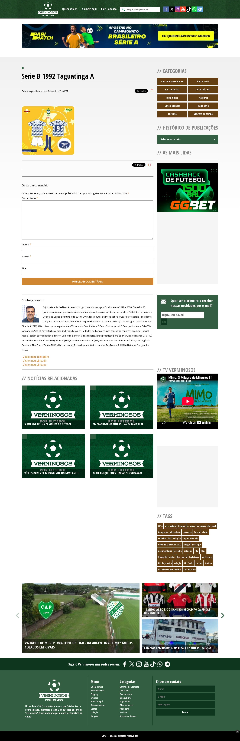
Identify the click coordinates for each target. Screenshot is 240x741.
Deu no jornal (172, 89)
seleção (177, 563)
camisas (191, 526)
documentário (165, 550)
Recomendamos (98, 705)
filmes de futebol (166, 557)
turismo (208, 563)
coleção (177, 538)
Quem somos (69, 9)
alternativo (170, 526)
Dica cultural (203, 89)
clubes (205, 532)
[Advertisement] (187, 252)
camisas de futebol (206, 526)
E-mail (26, 256)
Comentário (30, 198)
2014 (160, 526)
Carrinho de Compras (129, 686)
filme (203, 550)
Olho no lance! (172, 105)
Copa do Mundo (190, 538)
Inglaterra (194, 557)
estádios (188, 550)
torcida (199, 563)
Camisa (181, 526)
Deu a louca (203, 81)
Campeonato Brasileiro (169, 532)
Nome (26, 244)
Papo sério (203, 105)
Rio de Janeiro (165, 563)
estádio (178, 550)
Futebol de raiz (98, 690)
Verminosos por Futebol (169, 569)
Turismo (172, 114)
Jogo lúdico (172, 97)
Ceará (197, 532)
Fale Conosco (109, 9)
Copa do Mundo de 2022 (169, 544)
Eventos (94, 697)
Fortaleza (182, 557)
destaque (196, 544)
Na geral (203, 97)
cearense (187, 532)
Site (24, 268)
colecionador (164, 538)
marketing (207, 557)
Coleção (94, 712)
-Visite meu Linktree (34, 364)
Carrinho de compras (172, 81)
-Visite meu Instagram (35, 356)
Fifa (196, 550)
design (186, 544)
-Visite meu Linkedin (34, 360)
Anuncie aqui (89, 9)
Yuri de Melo (189, 569)
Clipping (94, 694)
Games (94, 708)
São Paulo (188, 563)
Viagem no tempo (203, 114)
